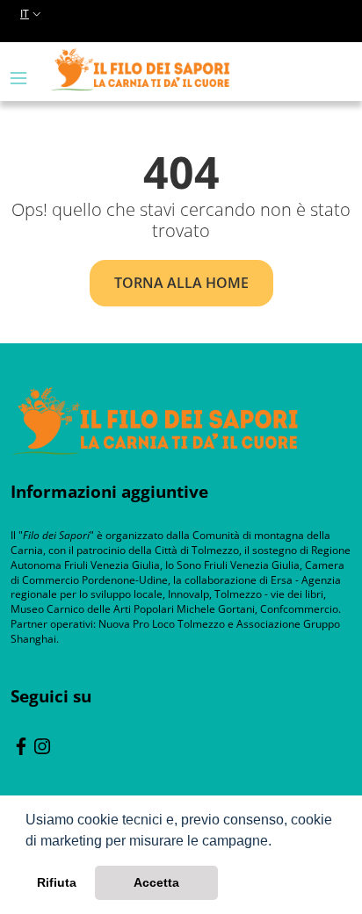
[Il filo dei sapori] (155, 418)
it (24, 13)
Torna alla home (181, 282)
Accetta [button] (156, 882)
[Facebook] (21, 744)
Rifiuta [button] (56, 882)
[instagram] (42, 744)
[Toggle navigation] (18, 78)
